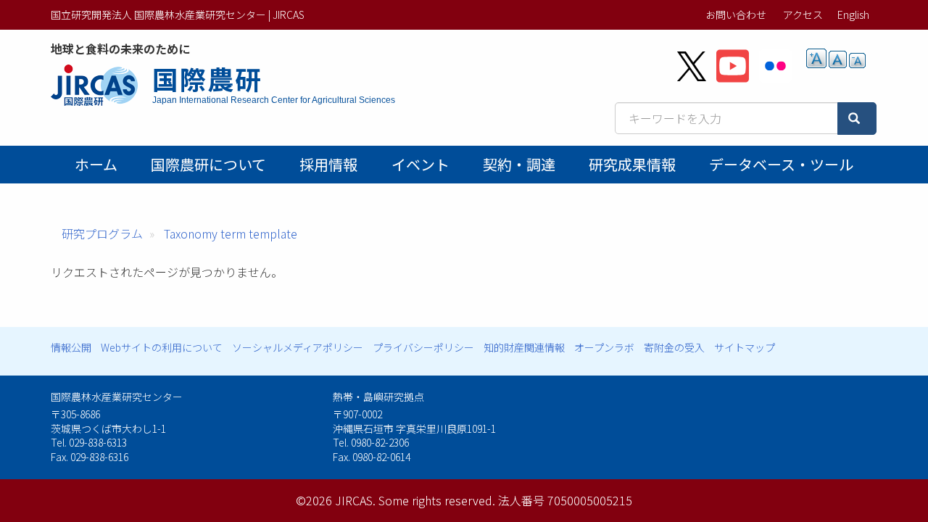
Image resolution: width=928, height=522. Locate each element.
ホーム (96, 164)
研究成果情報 (632, 164)
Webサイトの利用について (162, 347)
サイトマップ (744, 347)
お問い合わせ (735, 14)
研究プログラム (102, 233)
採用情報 (328, 164)
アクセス (803, 14)
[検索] (857, 118)
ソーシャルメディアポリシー (297, 347)
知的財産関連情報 (524, 347)
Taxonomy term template (230, 233)
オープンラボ (604, 347)
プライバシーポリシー (423, 347)
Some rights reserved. (436, 500)
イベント (421, 164)
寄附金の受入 (674, 347)
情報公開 (71, 347)
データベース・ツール (781, 164)
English (853, 14)
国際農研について (208, 164)
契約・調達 (519, 164)
